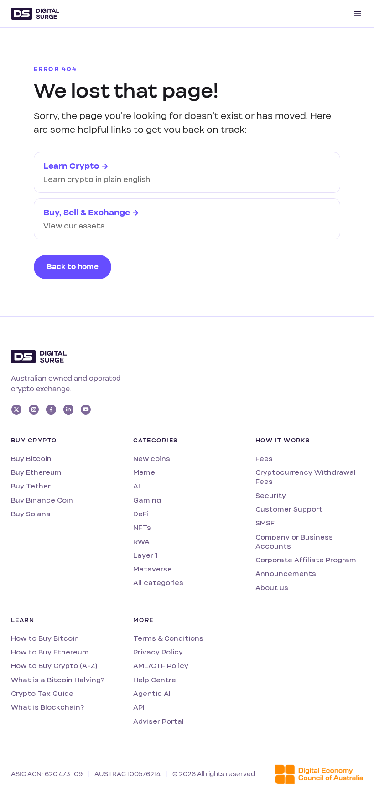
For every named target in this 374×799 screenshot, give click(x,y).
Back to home (73, 266)
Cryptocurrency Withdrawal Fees (305, 477)
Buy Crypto (34, 440)
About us (271, 587)
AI (136, 486)
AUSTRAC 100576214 (127, 774)
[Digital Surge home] (35, 14)
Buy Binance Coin (42, 500)
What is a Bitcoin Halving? (57, 679)
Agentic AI (152, 693)
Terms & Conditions (168, 638)
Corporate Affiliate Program (305, 559)
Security (270, 495)
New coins (151, 458)
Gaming (147, 500)
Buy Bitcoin (31, 458)
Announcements (285, 573)
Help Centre (154, 679)
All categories (158, 582)
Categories (155, 440)
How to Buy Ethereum (50, 652)
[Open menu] (358, 14)
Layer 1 (145, 555)
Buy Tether (31, 486)
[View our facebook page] (51, 409)
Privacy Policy (158, 652)
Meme (144, 472)
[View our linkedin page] (68, 409)
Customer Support (288, 509)
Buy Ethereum (36, 472)
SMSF (265, 523)
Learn (22, 620)
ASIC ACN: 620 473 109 (47, 774)
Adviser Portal (158, 721)
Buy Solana (31, 513)
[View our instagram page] (33, 409)
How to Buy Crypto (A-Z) (54, 665)
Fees (264, 458)
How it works (282, 440)
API (139, 707)
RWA (141, 541)
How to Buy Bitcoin (45, 638)
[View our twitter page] (16, 409)
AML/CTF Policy (160, 665)
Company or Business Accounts (294, 541)
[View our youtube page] (85, 409)
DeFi (141, 513)
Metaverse (152, 569)
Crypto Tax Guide (42, 693)
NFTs (142, 527)
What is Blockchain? (47, 707)
